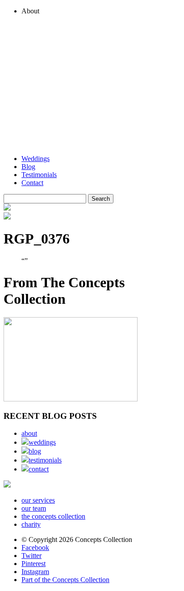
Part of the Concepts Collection (65, 579)
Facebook (35, 547)
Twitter (31, 555)
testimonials (45, 460)
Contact (32, 182)
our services (38, 500)
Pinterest (33, 563)
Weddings (35, 158)
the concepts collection (53, 516)
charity (31, 524)
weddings (42, 442)
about (29, 433)
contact (39, 469)
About (30, 11)
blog (35, 451)
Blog (28, 166)
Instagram (35, 571)
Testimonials (39, 174)
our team (33, 508)
